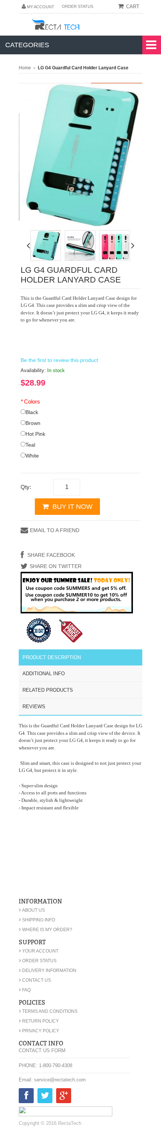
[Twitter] (44, 1097)
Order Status (77, 6)
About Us (32, 910)
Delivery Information (47, 970)
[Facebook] (26, 1097)
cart (132, 6)
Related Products (47, 690)
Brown (32, 423)
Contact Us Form (42, 1050)
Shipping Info (37, 920)
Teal (30, 445)
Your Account (38, 951)
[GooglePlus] (63, 1097)
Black (31, 412)
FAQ (25, 990)
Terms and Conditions (48, 1011)
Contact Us (35, 980)
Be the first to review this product (59, 360)
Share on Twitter (56, 566)
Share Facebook (50, 555)
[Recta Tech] (72, 25)
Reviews (33, 706)
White (32, 456)
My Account (40, 6)
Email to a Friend (54, 530)
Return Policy (39, 1021)
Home (25, 67)
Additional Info (43, 673)
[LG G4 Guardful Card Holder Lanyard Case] (45, 245)
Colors (30, 401)
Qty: (26, 487)
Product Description (51, 657)
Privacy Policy (39, 1030)
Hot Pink (35, 434)
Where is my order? (45, 929)
